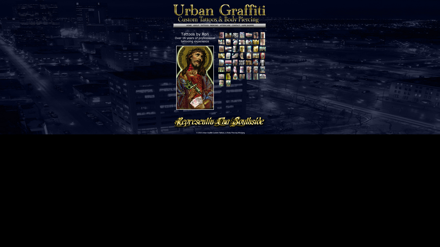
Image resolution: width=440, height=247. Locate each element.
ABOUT (196, 25)
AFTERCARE (225, 25)
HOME (189, 25)
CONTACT (236, 25)
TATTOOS (205, 25)
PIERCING (214, 25)
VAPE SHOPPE (248, 25)
